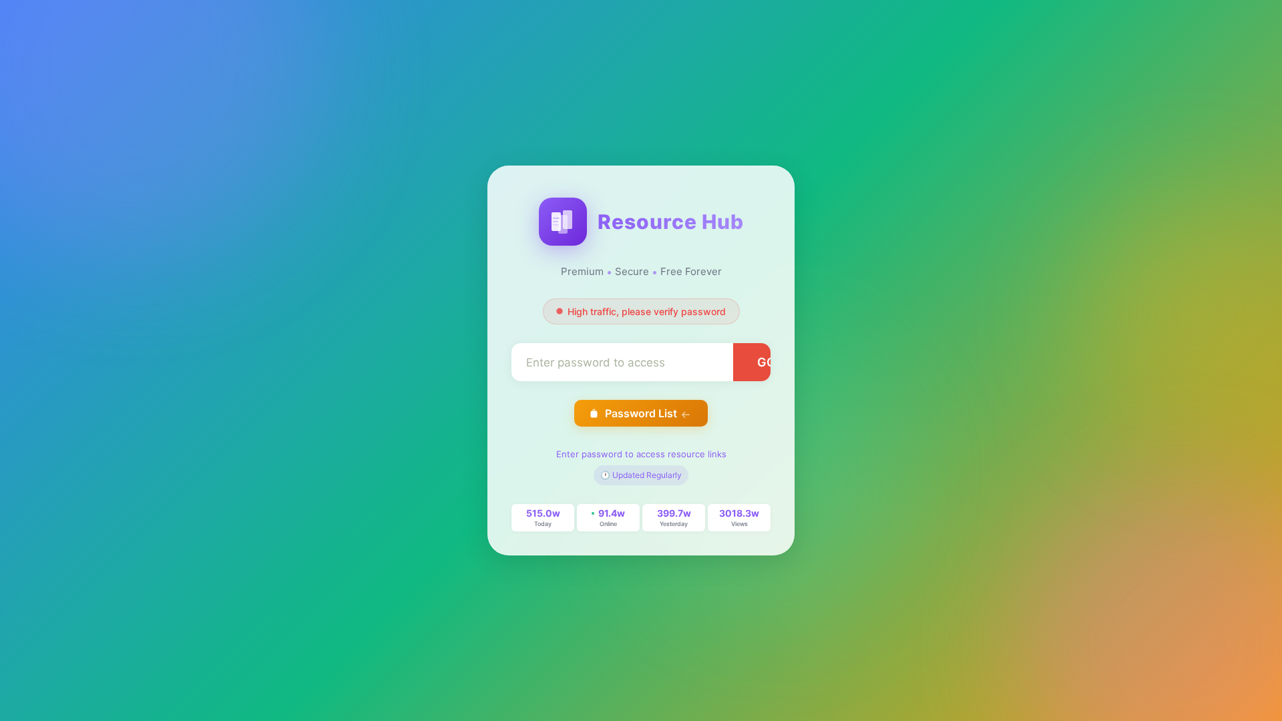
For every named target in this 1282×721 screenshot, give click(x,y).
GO (766, 362)
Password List (641, 413)
